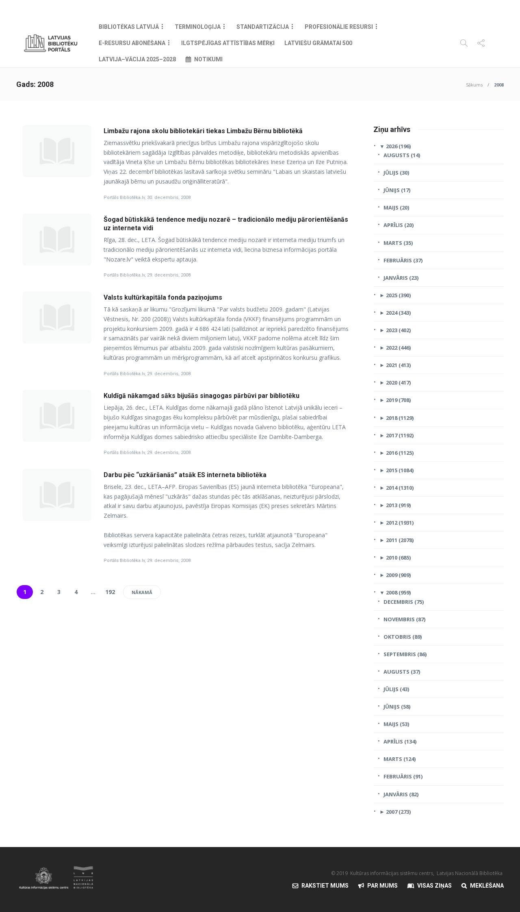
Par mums (382, 885)
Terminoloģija (198, 27)
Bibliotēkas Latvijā (129, 27)
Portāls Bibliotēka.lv (124, 197)
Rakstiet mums (325, 885)
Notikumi (208, 59)
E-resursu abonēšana (132, 43)
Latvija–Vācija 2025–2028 (137, 59)
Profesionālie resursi (339, 27)
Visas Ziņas (434, 885)
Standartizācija (262, 27)
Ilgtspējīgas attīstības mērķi (228, 43)
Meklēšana (487, 885)
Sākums (474, 85)
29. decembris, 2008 (169, 275)
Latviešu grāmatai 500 (318, 43)
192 (110, 592)
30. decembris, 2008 (169, 197)
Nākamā (142, 592)
